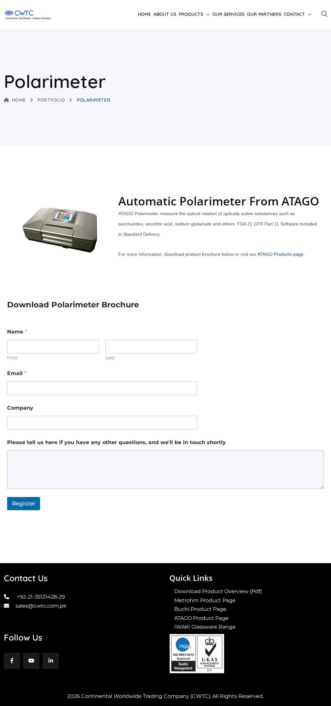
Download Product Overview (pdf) (218, 591)
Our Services (228, 14)
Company (20, 408)
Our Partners (264, 14)
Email (16, 373)
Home (144, 14)
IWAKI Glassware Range (205, 627)
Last (110, 358)
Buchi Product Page (200, 609)
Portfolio (51, 100)
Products (191, 14)
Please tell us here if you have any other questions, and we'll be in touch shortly (116, 442)
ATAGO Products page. (281, 254)
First (12, 358)
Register (23, 503)
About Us (165, 14)
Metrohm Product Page (205, 600)
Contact (294, 14)
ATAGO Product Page (201, 618)
